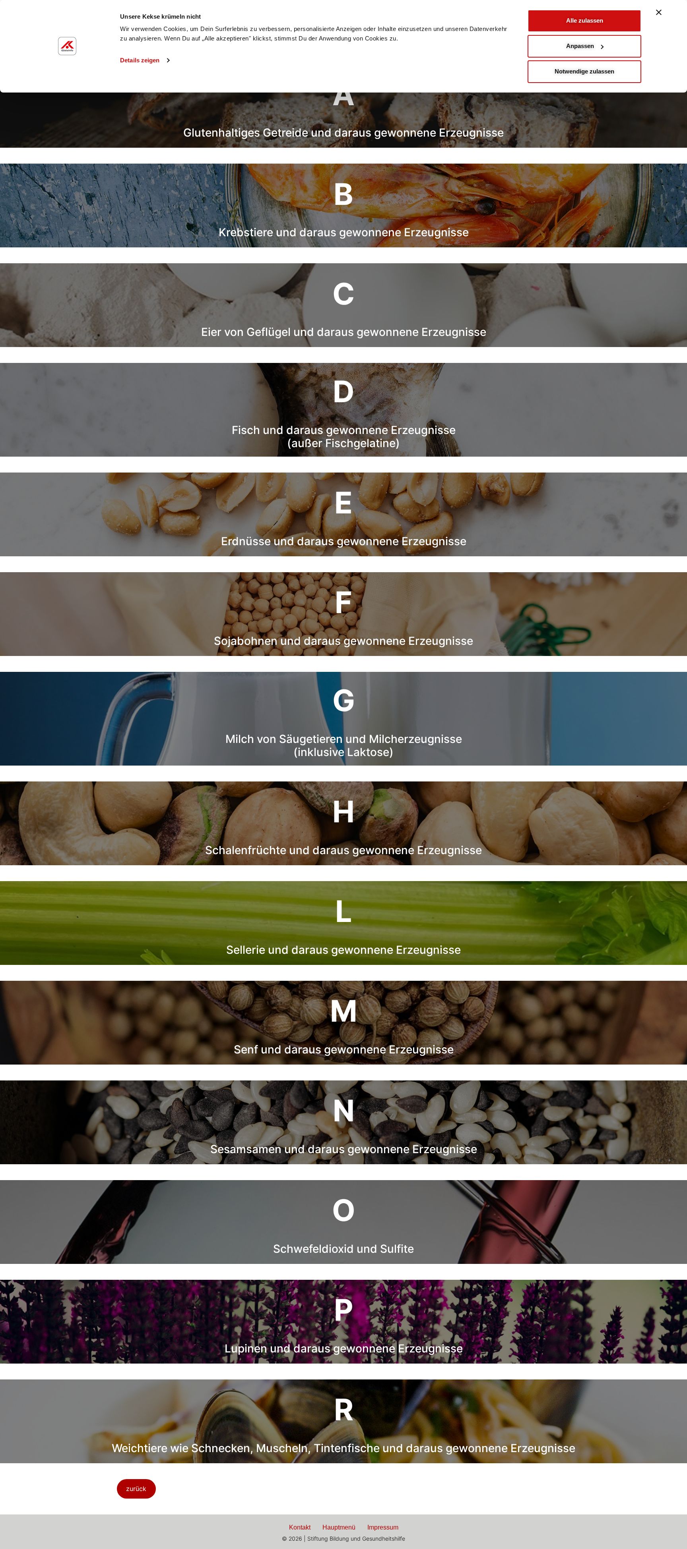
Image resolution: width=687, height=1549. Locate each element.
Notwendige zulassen (584, 71)
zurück (136, 1489)
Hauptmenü (338, 1527)
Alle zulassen (584, 20)
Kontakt (300, 1527)
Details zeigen (139, 60)
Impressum (382, 1527)
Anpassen (580, 45)
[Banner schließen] (659, 12)
